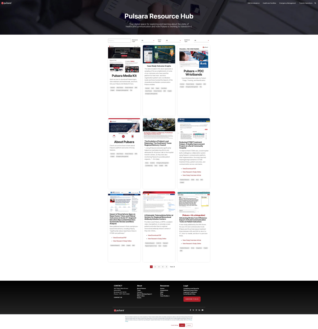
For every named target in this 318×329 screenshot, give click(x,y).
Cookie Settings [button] (174, 325)
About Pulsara (141, 288)
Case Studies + (165, 296)
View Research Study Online (192, 172)
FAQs (161, 292)
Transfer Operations (305, 3)
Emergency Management (287, 3)
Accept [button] (182, 325)
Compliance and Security (191, 288)
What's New (141, 296)
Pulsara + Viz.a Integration (193, 215)
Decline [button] (189, 325)
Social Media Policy (189, 294)
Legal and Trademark (190, 292)
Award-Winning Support (144, 294)
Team (139, 290)
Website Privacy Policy (190, 290)
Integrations (164, 290)
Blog (161, 294)
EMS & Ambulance (254, 3)
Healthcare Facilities (269, 3)
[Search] (315, 3)
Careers (139, 292)
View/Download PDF (189, 168)
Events (139, 298)
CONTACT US (118, 297)
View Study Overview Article (192, 175)
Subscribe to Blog (192, 299)
